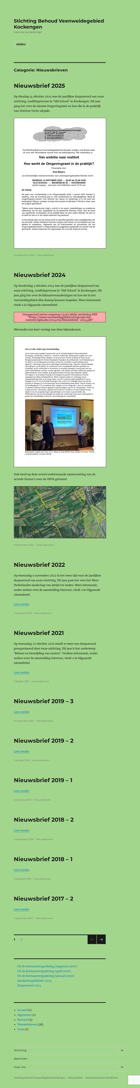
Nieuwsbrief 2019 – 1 (43, 780)
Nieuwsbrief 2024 (40, 274)
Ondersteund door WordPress (102, 1077)
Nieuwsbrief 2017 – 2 (43, 898)
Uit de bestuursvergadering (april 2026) (44, 971)
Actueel (22, 1010)
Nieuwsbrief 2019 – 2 (43, 740)
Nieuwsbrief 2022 (39, 564)
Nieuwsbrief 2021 (39, 632)
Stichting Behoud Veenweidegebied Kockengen (39, 1077)
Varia (20, 1029)
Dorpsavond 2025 (29, 985)
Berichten (20, 1058)
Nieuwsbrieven (45, 255)
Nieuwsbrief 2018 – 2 (44, 819)
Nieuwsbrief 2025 (39, 85)
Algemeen (24, 1015)
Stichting (20, 1050)
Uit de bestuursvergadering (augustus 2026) (47, 966)
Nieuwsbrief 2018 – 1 (43, 859)
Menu (21, 44)
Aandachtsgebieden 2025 (34, 980)
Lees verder (21, 604)
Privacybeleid (75, 1077)
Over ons (20, 1067)
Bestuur (22, 1019)
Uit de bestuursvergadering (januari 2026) (45, 976)
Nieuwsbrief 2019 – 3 (44, 701)
